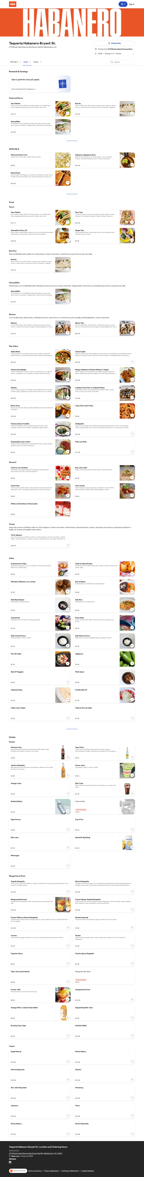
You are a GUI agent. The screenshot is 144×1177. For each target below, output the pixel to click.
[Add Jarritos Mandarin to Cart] (68, 775)
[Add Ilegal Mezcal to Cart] (68, 1061)
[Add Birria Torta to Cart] (68, 415)
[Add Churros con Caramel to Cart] (68, 477)
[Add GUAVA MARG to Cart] (132, 1035)
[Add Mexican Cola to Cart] (68, 757)
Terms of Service (35, 1171)
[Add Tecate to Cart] (132, 945)
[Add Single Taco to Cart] (132, 240)
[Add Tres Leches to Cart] (132, 495)
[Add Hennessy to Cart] (132, 1097)
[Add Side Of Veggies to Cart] (68, 681)
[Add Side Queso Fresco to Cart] (132, 645)
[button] (15, 61)
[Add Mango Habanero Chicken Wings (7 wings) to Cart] (132, 379)
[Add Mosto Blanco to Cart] (68, 1133)
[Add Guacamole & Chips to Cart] (68, 573)
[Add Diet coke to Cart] (68, 847)
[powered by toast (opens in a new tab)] (18, 1170)
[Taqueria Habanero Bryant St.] (12, 4)
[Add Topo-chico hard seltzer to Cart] (68, 981)
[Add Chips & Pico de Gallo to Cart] (132, 717)
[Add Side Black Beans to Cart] (68, 609)
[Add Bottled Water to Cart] (68, 811)
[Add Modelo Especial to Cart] (132, 927)
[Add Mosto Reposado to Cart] (132, 1133)
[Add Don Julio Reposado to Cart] (68, 1097)
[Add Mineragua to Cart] (68, 865)
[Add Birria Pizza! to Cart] (68, 182)
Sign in (131, 4)
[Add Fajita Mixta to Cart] (68, 361)
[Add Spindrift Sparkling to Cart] (132, 847)
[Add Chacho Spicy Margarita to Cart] (132, 963)
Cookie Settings (87, 1171)
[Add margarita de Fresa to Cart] (132, 999)
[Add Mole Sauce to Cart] (132, 681)
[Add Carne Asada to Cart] (132, 361)
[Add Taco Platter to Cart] (68, 113)
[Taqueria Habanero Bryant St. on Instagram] (10, 1162)
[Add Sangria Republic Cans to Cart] (132, 1017)
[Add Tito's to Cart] (132, 1115)
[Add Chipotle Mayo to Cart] (68, 699)
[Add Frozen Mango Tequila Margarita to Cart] (132, 909)
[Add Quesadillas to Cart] (68, 131)
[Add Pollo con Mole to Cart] (132, 451)
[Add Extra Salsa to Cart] (132, 627)
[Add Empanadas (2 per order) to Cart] (68, 451)
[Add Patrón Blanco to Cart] (132, 1061)
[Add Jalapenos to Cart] (132, 663)
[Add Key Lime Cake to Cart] (132, 477)
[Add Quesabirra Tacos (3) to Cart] (68, 240)
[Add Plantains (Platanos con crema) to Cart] (68, 591)
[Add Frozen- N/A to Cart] (68, 999)
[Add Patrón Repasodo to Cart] (68, 1079)
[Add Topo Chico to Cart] (132, 757)
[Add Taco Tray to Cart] (132, 222)
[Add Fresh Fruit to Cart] (68, 495)
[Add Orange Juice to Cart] (68, 793)
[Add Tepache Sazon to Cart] (68, 963)
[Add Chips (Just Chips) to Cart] (68, 717)
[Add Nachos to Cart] (68, 333)
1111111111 (14, 1151)
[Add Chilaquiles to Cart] (132, 433)
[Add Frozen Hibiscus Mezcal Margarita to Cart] (68, 927)
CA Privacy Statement (70, 1171)
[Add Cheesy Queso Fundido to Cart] (68, 433)
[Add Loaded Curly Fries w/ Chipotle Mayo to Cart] (132, 397)
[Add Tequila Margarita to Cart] (68, 891)
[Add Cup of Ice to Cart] (132, 829)
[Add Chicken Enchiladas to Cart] (68, 379)
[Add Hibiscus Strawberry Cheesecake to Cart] (68, 513)
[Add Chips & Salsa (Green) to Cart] (132, 573)
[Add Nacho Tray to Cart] (132, 333)
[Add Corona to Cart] (68, 945)
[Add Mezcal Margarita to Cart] (132, 891)
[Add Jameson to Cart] (68, 1115)
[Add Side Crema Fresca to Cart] (68, 645)
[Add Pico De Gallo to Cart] (68, 663)
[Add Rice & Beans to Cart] (132, 591)
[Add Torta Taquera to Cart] (68, 545)
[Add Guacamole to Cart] (68, 627)
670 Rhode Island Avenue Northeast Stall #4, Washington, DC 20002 (35, 1153)
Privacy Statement (51, 1171)
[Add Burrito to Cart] (132, 113)
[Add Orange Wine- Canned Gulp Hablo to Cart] (68, 1017)
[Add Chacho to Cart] (132, 1079)
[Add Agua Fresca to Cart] (68, 829)
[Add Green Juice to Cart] (132, 775)
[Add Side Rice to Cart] (132, 609)
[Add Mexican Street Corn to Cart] (68, 164)
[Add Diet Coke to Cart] (132, 793)
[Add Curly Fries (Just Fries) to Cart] (132, 415)
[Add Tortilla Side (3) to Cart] (132, 699)
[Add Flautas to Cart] (68, 397)
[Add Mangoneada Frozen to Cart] (68, 909)
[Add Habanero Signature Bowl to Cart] (132, 164)
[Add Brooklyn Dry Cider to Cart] (68, 1035)
